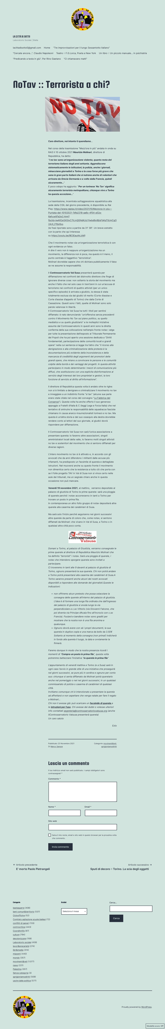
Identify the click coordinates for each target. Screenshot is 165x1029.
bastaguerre (18, 908)
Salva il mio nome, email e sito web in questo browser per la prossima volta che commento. (84, 836)
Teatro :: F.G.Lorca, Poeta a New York (76, 53)
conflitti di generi (21, 923)
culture (16, 934)
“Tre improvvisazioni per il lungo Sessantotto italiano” (81, 47)
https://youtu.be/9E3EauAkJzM (68, 235)
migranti (17, 954)
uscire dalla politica (22, 980)
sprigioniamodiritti (109, 746)
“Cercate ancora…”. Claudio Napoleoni (33, 53)
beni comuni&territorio (23, 911)
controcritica (19, 927)
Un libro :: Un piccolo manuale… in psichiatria (123, 53)
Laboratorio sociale (22, 942)
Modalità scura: (153, 1026)
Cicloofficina (19, 915)
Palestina (17, 969)
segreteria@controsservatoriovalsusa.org (85, 711)
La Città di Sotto (21, 36)
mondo (16, 958)
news (15, 965)
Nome (52, 807)
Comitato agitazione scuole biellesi (29, 919)
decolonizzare (19, 938)
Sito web (52, 821)
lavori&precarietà (21, 946)
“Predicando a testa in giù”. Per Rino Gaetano (37, 58)
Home (47, 47)
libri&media (18, 950)
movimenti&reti (109, 743)
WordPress (146, 1007)
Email (88, 807)
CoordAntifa (19, 931)
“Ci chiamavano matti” (75, 58)
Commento (54, 779)
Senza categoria (20, 973)
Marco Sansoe (57, 746)
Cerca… (113, 902)
